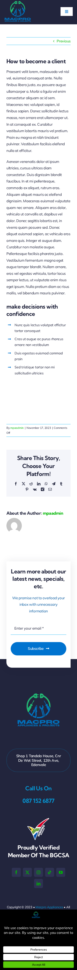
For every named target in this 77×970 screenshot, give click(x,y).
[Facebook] (16, 872)
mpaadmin (17, 427)
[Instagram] (38, 872)
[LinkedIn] (38, 883)
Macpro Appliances (49, 907)
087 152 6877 (38, 800)
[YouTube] (60, 872)
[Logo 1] (17, 3)
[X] (27, 872)
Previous (64, 41)
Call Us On (38, 788)
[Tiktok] (49, 872)
